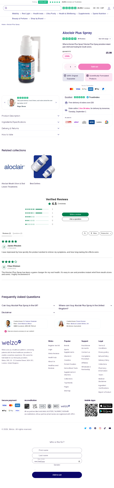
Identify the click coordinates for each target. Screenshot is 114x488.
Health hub (52, 357)
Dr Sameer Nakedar (30, 321)
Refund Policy (104, 356)
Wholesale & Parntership (86, 368)
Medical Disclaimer (102, 380)
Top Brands (68, 383)
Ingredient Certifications (104, 386)
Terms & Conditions (103, 346)
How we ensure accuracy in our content (21, 331)
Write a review (75, 214)
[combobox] (32, 8)
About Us (51, 361)
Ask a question (75, 219)
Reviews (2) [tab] (7, 233)
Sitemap (67, 391)
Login (50, 349)
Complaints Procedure (85, 357)
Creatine (67, 360)
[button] (17, 13)
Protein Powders (70, 364)
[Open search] (85, 233)
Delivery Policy (104, 360)
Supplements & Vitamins (69, 373)
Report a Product (105, 392)
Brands (66, 345)
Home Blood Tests (71, 368)
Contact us (85, 352)
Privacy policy (104, 352)
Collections (68, 379)
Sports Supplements (69, 350)
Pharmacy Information (103, 369)
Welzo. (12, 429)
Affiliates (84, 363)
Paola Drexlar (81, 321)
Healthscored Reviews (53, 366)
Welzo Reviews (53, 353)
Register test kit (54, 345)
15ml (68, 57)
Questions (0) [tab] (17, 233)
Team (101, 375)
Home (4, 24)
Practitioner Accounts (85, 346)
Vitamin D (67, 356)
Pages (66, 387)
